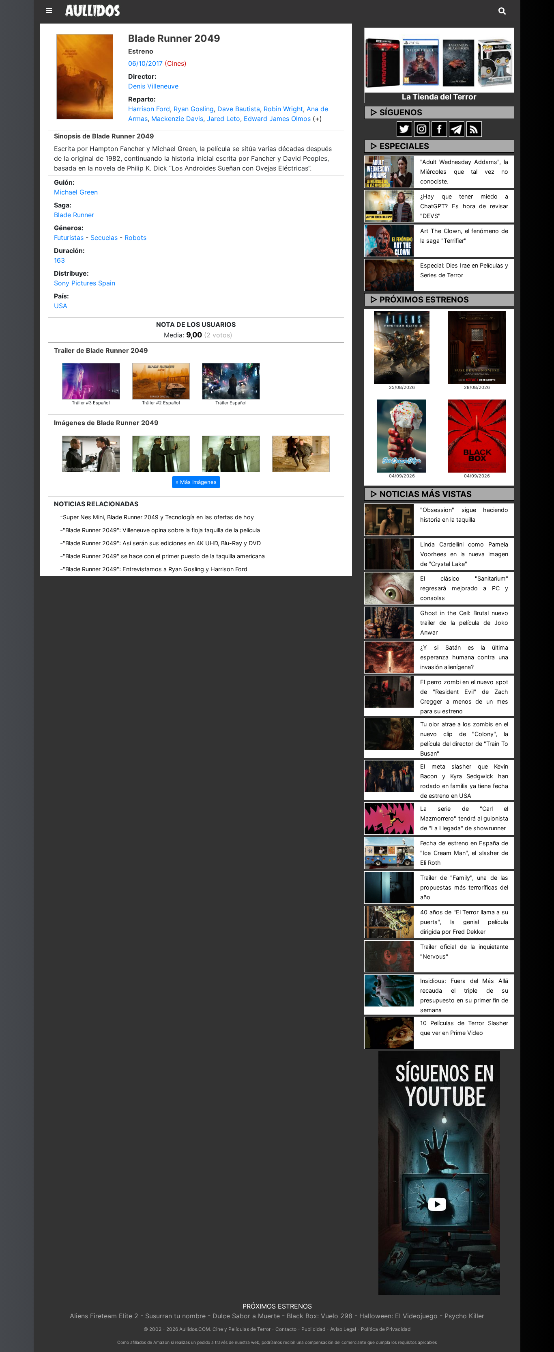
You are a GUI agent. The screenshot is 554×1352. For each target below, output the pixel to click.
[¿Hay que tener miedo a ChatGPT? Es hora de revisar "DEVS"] (389, 205)
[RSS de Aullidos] (474, 129)
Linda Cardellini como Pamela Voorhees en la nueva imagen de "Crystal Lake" (464, 554)
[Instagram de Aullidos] (421, 129)
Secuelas (104, 237)
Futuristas (69, 237)
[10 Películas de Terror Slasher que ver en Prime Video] (389, 1032)
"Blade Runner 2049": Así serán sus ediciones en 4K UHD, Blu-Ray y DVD (162, 543)
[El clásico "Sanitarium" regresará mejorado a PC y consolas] (389, 588)
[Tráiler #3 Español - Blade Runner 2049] (91, 380)
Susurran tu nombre (175, 1316)
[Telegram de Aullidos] (456, 129)
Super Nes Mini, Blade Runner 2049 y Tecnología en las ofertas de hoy (158, 517)
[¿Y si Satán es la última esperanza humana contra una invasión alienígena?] (389, 656)
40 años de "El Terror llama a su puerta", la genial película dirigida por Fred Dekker (464, 922)
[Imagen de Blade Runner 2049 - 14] (91, 453)
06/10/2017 (145, 63)
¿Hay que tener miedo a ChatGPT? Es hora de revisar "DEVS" (464, 206)
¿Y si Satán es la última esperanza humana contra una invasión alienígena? (464, 657)
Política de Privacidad (385, 1329)
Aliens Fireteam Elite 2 (104, 1316)
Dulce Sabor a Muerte (246, 1316)
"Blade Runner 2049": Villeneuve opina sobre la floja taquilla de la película (161, 530)
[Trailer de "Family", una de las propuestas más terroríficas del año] (389, 887)
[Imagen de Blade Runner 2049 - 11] (301, 453)
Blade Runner (74, 215)
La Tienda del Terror (439, 97)
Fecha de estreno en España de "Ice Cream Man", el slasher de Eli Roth (464, 853)
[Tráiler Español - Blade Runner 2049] (231, 380)
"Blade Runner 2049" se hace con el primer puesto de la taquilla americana (164, 556)
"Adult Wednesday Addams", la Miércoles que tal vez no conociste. (464, 171)
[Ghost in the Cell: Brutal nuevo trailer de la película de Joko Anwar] (389, 622)
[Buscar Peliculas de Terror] (502, 11)
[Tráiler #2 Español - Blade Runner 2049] (161, 380)
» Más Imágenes (196, 482)
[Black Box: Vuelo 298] (477, 435)
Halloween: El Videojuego (398, 1316)
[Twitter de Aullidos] (404, 129)
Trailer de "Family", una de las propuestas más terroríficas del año (464, 887)
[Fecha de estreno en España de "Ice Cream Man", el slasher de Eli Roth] (389, 852)
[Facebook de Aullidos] (439, 129)
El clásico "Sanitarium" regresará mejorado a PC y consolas (464, 588)
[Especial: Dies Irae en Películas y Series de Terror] (389, 274)
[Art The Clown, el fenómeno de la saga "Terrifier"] (389, 240)
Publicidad (313, 1329)
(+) (317, 118)
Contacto (285, 1329)
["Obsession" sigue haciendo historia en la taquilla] (389, 519)
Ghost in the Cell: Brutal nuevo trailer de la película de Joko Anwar (464, 622)
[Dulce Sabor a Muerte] (401, 435)
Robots (135, 237)
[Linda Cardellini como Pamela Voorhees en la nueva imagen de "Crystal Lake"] (389, 553)
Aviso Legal (343, 1329)
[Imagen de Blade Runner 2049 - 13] (161, 453)
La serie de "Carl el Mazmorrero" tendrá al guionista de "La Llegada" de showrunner (464, 818)
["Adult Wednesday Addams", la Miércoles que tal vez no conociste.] (389, 171)
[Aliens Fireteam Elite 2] (401, 347)
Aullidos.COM (194, 1329)
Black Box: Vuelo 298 (319, 1316)
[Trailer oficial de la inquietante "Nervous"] (389, 956)
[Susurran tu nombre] (477, 347)
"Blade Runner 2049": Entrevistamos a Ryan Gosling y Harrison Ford (155, 569)
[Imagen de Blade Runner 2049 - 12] (231, 453)
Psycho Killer (464, 1316)
